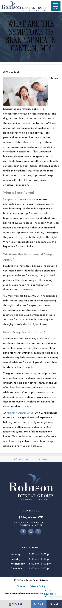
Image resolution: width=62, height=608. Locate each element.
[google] (31, 532)
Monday (15, 554)
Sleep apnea (10, 199)
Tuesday (16, 559)
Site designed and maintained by (24, 593)
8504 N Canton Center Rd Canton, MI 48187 (31, 524)
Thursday (16, 568)
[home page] (23, 6)
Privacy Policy (37, 586)
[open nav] (55, 6)
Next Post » (42, 459)
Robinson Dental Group (20, 412)
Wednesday (18, 563)
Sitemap (21, 586)
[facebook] (23, 532)
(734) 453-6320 (31, 517)
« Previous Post (22, 459)
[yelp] (38, 532)
